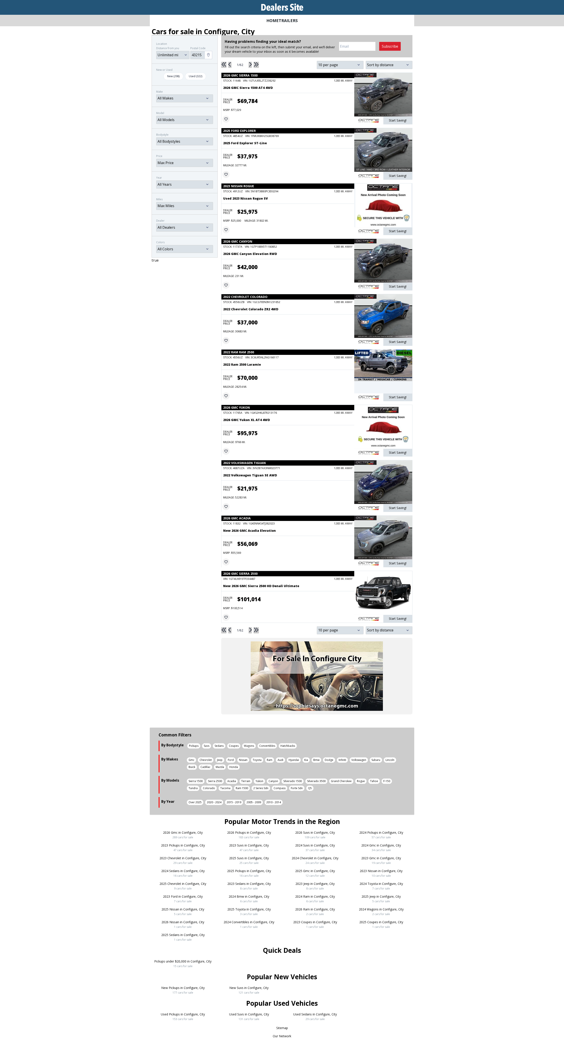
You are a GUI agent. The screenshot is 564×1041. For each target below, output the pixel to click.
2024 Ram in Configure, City (315, 898)
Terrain (245, 781)
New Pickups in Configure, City (183, 990)
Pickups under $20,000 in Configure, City (183, 963)
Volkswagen (358, 760)
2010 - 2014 (273, 802)
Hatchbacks (287, 746)
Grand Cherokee (341, 781)
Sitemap (282, 1028)
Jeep (220, 760)
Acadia (231, 781)
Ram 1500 (242, 788)
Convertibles (267, 746)
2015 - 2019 (234, 802)
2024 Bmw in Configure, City (249, 898)
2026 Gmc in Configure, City (183, 834)
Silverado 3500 (316, 781)
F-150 (386, 781)
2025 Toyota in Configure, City (249, 911)
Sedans (219, 746)
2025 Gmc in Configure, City (315, 873)
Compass (280, 788)
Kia (306, 760)
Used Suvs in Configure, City (249, 1016)
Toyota (257, 760)
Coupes (234, 746)
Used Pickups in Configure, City (183, 1016)
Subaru (375, 760)
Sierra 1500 (196, 781)
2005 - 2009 (254, 802)
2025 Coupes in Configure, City (381, 924)
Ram (269, 760)
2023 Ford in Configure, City (183, 898)
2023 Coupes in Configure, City (315, 924)
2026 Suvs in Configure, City (315, 834)
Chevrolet (206, 760)
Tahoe (374, 781)
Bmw (316, 760)
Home (272, 20)
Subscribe (390, 46)
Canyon (273, 781)
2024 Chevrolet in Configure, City (315, 860)
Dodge (329, 760)
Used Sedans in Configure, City (315, 1016)
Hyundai (294, 760)
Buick (192, 767)
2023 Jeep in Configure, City (315, 886)
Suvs (206, 746)
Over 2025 (195, 802)
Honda (233, 767)
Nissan (243, 760)
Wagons (249, 746)
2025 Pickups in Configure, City (249, 873)
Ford (231, 760)
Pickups (194, 746)
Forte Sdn (297, 788)
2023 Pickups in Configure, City (183, 847)
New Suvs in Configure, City (249, 990)
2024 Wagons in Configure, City (381, 911)
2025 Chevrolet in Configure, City (183, 886)
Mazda (220, 767)
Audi (280, 760)
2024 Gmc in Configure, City (381, 847)
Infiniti (342, 760)
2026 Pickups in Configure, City (249, 834)
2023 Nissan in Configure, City (381, 873)
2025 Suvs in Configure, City (249, 860)
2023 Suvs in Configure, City (249, 847)
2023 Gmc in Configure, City (381, 860)
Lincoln (390, 760)
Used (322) (195, 76)
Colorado (209, 788)
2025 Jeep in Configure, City (381, 898)
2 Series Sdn (260, 788)
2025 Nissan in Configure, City (182, 911)
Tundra (193, 788)
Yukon (259, 781)
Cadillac (205, 767)
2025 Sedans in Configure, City (183, 937)
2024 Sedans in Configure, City (183, 873)
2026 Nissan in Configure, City (182, 924)
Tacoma (225, 788)
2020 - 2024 (214, 802)
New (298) (173, 76)
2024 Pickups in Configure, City (381, 834)
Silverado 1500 (292, 781)
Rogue (361, 781)
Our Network (282, 1036)
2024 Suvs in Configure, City (315, 847)
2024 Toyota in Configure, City (381, 886)
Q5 (310, 788)
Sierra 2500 (215, 781)
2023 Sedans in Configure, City (249, 886)
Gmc (191, 760)
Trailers (288, 20)
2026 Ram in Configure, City (315, 911)
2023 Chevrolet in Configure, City (183, 860)
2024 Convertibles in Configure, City (249, 924)
